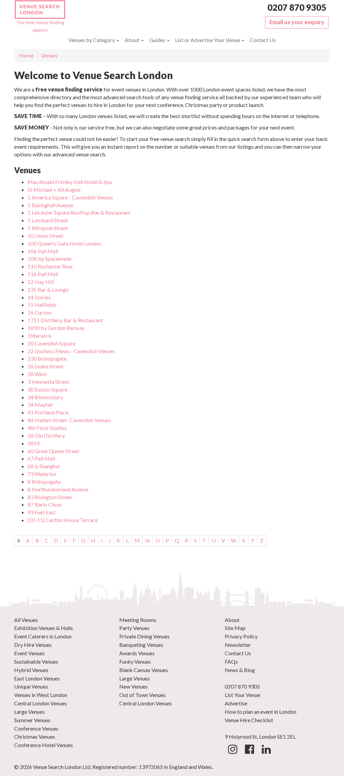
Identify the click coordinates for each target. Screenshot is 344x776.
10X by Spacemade (50, 258)
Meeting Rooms (137, 620)
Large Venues (29, 711)
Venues (49, 55)
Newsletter (238, 644)
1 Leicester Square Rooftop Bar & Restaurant (79, 212)
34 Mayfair (40, 404)
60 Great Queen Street (53, 451)
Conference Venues (36, 728)
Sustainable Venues (36, 661)
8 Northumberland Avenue (58, 489)
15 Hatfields (42, 304)
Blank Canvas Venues (143, 670)
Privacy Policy (241, 636)
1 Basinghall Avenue (50, 205)
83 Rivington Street (50, 497)
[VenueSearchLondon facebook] (249, 750)
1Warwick (39, 335)
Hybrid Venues (31, 670)
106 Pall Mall (43, 251)
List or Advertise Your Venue (208, 40)
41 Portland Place (48, 412)
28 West (37, 374)
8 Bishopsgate (44, 481)
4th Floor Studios (47, 427)
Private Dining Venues (144, 636)
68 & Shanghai (44, 466)
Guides (157, 40)
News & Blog (240, 670)
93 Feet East (42, 512)
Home (26, 55)
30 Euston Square (47, 389)
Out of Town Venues (142, 695)
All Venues (26, 620)
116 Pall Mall (43, 274)
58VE (34, 443)
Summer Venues (32, 720)
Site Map (235, 628)
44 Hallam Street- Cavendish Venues (69, 420)
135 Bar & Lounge (48, 289)
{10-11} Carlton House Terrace (63, 520)
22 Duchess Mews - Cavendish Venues (71, 351)
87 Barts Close (44, 504)
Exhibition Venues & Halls (43, 628)
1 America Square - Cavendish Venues (70, 197)
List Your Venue (242, 695)
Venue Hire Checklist (249, 720)
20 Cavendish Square (51, 343)
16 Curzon (39, 312)
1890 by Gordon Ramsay (56, 328)
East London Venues (37, 678)
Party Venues (134, 628)
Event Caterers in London (43, 636)
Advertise (236, 703)
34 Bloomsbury (45, 397)
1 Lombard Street (48, 220)
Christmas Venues (34, 736)
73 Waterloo (42, 474)
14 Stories (39, 297)
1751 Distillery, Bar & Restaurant (65, 320)
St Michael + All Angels (54, 189)
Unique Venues (31, 686)
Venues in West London (40, 695)
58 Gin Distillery (46, 435)
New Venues (133, 686)
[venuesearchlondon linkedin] (266, 750)
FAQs (231, 661)
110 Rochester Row (50, 266)
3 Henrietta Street (48, 381)
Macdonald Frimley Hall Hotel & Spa (70, 182)
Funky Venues (135, 661)
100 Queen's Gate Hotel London (64, 243)
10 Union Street (45, 235)
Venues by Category (92, 40)
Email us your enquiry (296, 22)
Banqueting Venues (141, 644)
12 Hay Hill (41, 282)
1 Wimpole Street (48, 228)
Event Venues (29, 653)
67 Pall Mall (41, 458)
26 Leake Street (45, 366)
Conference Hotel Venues (43, 745)
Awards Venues (137, 653)
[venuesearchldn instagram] (233, 750)
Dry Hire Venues (33, 644)
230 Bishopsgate (47, 358)
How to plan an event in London (260, 711)
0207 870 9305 (296, 7)
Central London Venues (40, 703)
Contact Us (263, 40)
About (132, 40)
